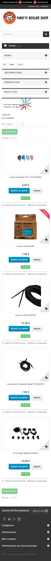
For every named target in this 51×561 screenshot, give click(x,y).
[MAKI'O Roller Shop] (25, 18)
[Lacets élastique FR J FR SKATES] (25, 157)
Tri (3, 124)
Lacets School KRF (25, 246)
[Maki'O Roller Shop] (25, 2)
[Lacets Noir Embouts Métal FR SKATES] (25, 364)
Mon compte (9, 538)
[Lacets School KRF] (25, 226)
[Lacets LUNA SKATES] (25, 295)
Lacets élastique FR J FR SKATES (26, 177)
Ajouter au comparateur (38, 205)
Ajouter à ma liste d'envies (15, 205)
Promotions (12, 82)
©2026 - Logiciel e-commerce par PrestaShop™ (19, 554)
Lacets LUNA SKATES (25, 315)
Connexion (44, 6)
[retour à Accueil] (4, 64)
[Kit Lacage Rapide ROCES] (25, 433)
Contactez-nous (33, 6)
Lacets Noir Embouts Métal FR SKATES (25, 384)
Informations (13, 72)
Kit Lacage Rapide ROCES (25, 453)
